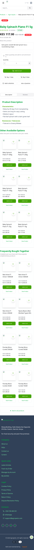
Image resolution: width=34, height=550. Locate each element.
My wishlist (5, 476)
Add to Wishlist (9, 83)
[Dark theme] (17, 542)
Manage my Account (8, 472)
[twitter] (10, 525)
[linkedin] (14, 525)
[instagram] (6, 525)
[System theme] (20, 542)
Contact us (5, 451)
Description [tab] (8, 95)
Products (2, 14)
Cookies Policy (6, 486)
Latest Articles (6, 465)
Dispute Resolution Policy (10, 501)
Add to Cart (18, 71)
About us (4, 444)
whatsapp (8, 515)
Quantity (5, 60)
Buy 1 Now (10, 77)
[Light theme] (14, 542)
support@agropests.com (13, 518)
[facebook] (2, 525)
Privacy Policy (6, 490)
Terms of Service (7, 493)
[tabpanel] (17, 113)
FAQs (3, 447)
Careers (4, 455)
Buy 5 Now (26, 77)
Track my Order (6, 469)
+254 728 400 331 (11, 511)
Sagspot (24, 547)
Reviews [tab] (25, 95)
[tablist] (17, 95)
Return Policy (6, 497)
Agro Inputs (12, 14)
